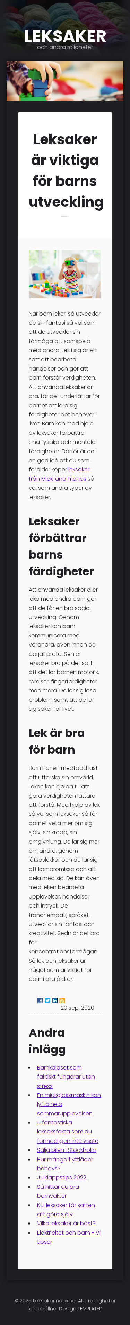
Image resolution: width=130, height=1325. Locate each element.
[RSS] (62, 1000)
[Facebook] (40, 1000)
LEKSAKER (65, 37)
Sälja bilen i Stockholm (66, 1150)
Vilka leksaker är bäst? (66, 1223)
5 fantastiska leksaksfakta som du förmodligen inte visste (67, 1132)
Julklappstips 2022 (61, 1177)
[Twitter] (47, 1000)
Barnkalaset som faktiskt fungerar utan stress (66, 1077)
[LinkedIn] (55, 1000)
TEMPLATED (90, 1308)
